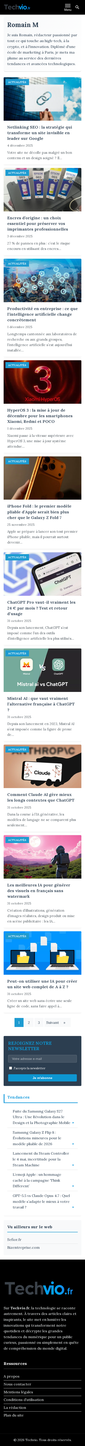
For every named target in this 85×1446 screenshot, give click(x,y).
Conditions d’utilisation (24, 1399)
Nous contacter (17, 1384)
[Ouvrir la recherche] (77, 7)
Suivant (55, 1022)
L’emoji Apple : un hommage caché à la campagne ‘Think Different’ (37, 1180)
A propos (11, 1376)
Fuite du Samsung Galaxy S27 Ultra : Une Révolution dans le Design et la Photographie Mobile (41, 1117)
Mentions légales (18, 1392)
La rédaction (15, 1407)
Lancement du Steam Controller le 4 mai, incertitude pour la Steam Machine (41, 1159)
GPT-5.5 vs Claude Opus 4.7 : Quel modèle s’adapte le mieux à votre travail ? (41, 1201)
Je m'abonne (42, 1078)
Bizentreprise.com (23, 1247)
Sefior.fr (14, 1239)
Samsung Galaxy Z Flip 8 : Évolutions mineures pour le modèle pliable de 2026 (37, 1138)
